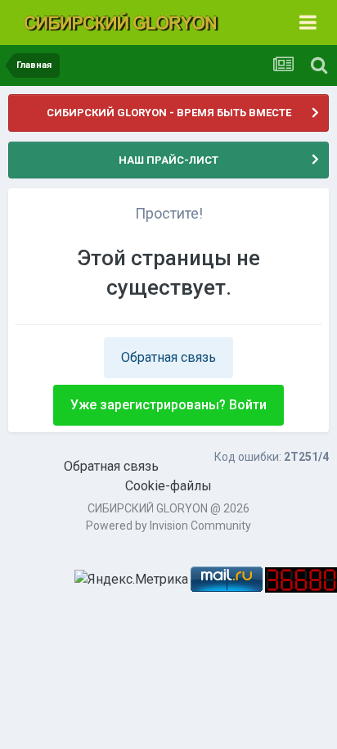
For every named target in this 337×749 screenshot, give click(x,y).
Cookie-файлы (168, 486)
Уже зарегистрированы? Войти (168, 405)
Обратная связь (168, 357)
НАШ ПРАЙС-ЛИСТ (168, 160)
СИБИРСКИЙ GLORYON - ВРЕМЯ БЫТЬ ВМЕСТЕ (169, 112)
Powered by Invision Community (168, 525)
